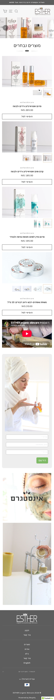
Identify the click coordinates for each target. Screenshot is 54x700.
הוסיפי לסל (27, 116)
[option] (27, 2)
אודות (27, 649)
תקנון (27, 630)
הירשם (42, 460)
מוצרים (27, 644)
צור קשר (27, 635)
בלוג (27, 654)
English (27, 663)
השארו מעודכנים (27, 671)
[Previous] (5, 28)
